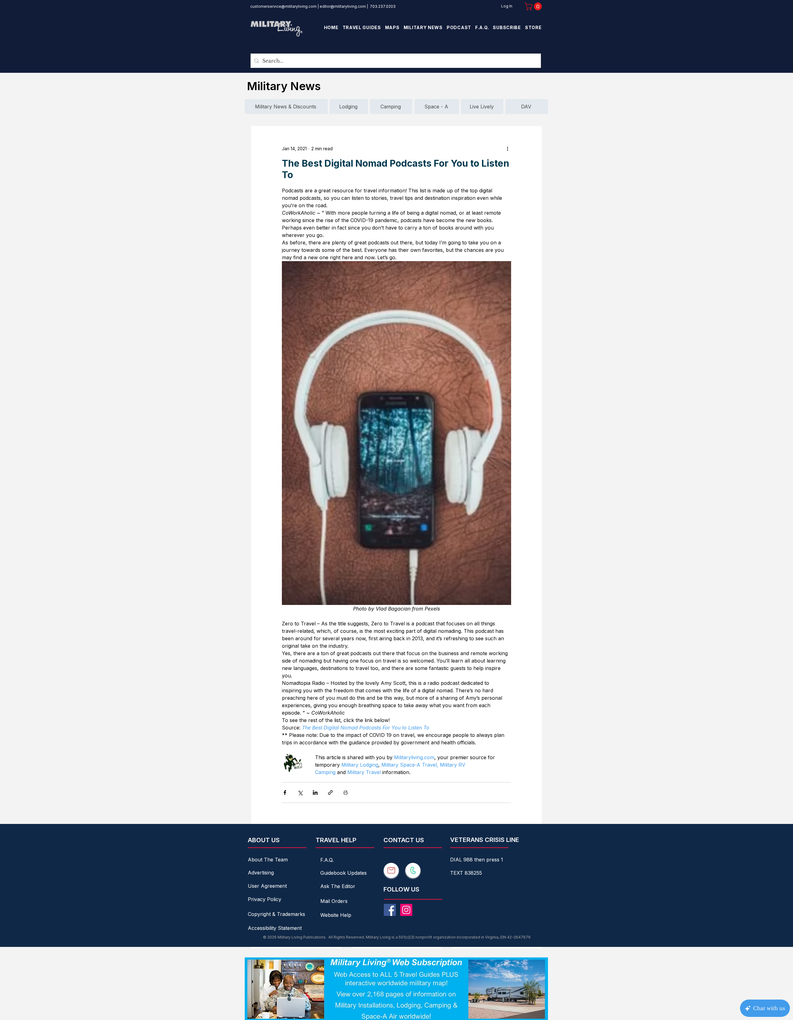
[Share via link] (330, 792)
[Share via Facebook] (285, 792)
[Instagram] (406, 910)
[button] (534, 6)
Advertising (261, 872)
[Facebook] (390, 910)
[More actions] (507, 148)
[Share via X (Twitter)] (300, 792)
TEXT (457, 873)
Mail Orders (334, 901)
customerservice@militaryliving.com (283, 6)
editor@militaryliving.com (343, 6)
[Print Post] (345, 792)
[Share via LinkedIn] (315, 792)
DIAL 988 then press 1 (476, 859)
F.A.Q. (327, 860)
